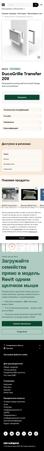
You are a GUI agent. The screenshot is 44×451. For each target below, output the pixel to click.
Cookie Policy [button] (18, 229)
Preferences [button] (32, 231)
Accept (22, 238)
